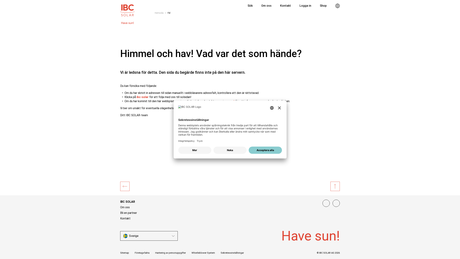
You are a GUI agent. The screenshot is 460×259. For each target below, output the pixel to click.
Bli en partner (128, 213)
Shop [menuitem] (323, 5)
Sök (250, 5)
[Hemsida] (125, 186)
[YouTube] (336, 203)
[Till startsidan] (127, 8)
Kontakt (125, 218)
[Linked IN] (326, 203)
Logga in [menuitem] (305, 5)
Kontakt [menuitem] (285, 5)
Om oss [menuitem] (266, 5)
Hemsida (159, 13)
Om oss (125, 207)
